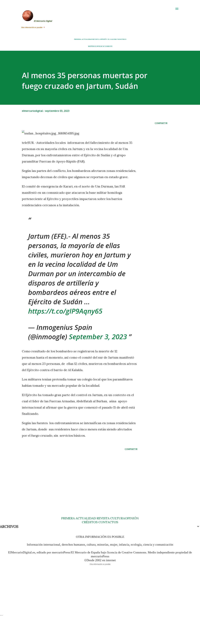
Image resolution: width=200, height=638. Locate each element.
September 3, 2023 (98, 336)
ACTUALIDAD (87, 39)
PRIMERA (77, 39)
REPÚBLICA (92, 46)
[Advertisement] (80, 477)
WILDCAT (101, 46)
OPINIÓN (103, 39)
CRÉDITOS (90, 522)
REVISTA (95, 39)
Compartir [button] (161, 123)
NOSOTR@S (121, 39)
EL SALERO (112, 39)
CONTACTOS (108, 522)
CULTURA (117, 518)
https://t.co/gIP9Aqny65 (65, 311)
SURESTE (108, 46)
